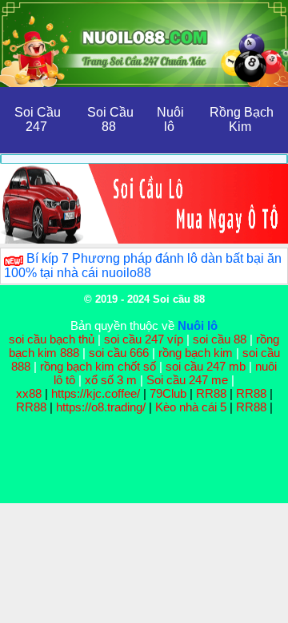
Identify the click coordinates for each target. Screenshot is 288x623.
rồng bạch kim (195, 352)
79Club (168, 393)
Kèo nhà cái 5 (190, 407)
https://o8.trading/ (101, 407)
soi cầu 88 (219, 339)
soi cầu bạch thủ (51, 339)
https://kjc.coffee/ (95, 393)
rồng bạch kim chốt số (98, 366)
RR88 (211, 393)
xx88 (30, 393)
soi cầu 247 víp (143, 339)
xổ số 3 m (111, 380)
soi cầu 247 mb (206, 366)
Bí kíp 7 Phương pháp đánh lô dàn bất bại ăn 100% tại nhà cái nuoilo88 (143, 266)
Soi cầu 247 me (187, 380)
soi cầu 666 (119, 352)
